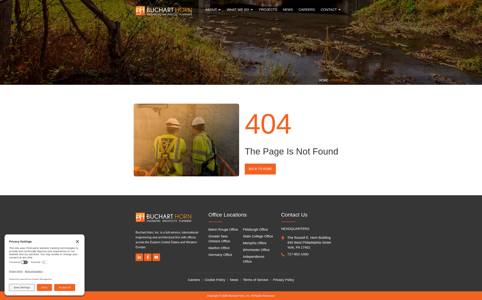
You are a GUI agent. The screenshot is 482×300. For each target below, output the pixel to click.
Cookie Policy (215, 280)
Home (323, 80)
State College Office (258, 236)
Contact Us (294, 215)
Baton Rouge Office (223, 229)
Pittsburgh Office (255, 229)
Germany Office (220, 255)
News (234, 280)
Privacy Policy (283, 280)
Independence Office (253, 259)
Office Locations (227, 215)
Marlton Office (219, 248)
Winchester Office (256, 250)
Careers (194, 280)
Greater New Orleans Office (219, 238)
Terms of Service (255, 280)
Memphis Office (254, 243)
